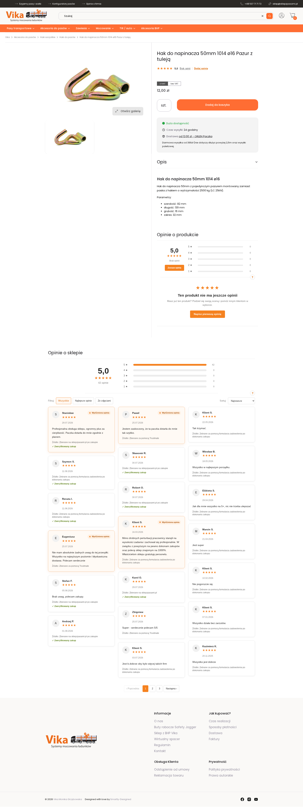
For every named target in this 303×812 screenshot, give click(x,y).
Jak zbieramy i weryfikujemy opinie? (252, 277)
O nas (158, 721)
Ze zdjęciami (104, 400)
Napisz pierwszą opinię (207, 314)
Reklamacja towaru (169, 775)
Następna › (171, 688)
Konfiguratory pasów (63, 3)
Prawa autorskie (221, 775)
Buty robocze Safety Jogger (175, 727)
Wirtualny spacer (167, 739)
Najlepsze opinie (83, 400)
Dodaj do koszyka (217, 105)
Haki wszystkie (47, 37)
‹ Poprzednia (132, 688)
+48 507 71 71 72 (253, 3)
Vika (7, 37)
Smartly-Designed (120, 799)
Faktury (214, 739)
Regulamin (162, 745)
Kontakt (160, 751)
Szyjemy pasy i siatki (30, 3)
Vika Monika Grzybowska (67, 799)
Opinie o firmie (93, 3)
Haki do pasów (67, 37)
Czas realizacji (219, 721)
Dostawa (215, 733)
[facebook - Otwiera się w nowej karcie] (242, 799)
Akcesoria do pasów (25, 37)
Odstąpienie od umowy (172, 769)
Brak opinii (185, 68)
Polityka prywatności (224, 769)
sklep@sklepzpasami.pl (285, 3)
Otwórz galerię (130, 111)
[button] (269, 16)
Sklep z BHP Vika (166, 733)
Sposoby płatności (223, 727)
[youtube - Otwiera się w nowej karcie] (256, 799)
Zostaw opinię (174, 268)
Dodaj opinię (201, 68)
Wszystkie (63, 400)
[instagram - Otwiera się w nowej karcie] (249, 799)
